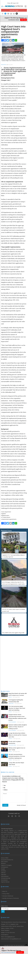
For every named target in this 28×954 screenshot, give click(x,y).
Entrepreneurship (5, 878)
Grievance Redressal (7, 896)
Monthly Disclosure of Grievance (10, 898)
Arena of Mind (4, 858)
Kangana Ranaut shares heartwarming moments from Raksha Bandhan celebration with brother (17, 717)
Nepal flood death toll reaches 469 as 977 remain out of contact (18, 694)
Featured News (12, 745)
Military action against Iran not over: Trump (17, 748)
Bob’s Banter (4, 861)
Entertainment (12, 722)
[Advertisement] (10, 646)
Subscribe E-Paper (14, 10)
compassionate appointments (8, 519)
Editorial (3, 872)
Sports (10, 738)
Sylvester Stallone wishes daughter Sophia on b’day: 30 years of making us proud (18, 726)
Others (5, 790)
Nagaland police (5, 515)
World (10, 697)
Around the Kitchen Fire (7, 859)
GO (3, 911)
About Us (4, 891)
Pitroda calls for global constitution (15, 742)
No (4, 787)
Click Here (23, 20)
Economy (3, 870)
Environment (4, 880)
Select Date (4, 906)
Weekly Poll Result (21, 805)
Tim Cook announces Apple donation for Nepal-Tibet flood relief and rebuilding (17, 708)
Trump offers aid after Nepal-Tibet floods (16, 763)
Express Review (5, 882)
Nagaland (3, 64)
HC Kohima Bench (5, 517)
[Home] (13, 6)
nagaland (3, 513)
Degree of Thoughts (6, 865)
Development (4, 867)
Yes (4, 785)
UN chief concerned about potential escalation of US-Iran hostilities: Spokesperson (17, 756)
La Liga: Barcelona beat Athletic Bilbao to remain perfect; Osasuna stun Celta (18, 735)
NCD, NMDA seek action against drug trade (13, 632)
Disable (3, 869)
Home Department (6, 512)
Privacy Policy (5, 893)
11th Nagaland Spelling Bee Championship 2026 (16, 700)
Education (3, 874)
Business (3, 863)
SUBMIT (5, 805)
